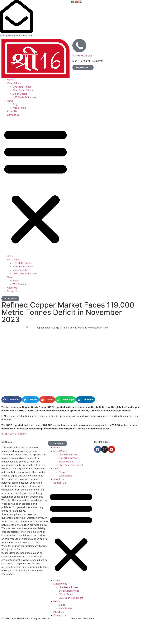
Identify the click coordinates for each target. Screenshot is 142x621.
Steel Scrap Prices (22, 90)
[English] (80, 1)
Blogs (15, 104)
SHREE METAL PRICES (13, 434)
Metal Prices (14, 83)
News (10, 100)
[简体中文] (76, 1)
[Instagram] (104, 449)
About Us (12, 111)
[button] (35, 185)
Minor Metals (19, 93)
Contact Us (13, 114)
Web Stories (19, 107)
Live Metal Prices (21, 86)
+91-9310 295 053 (82, 55)
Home (10, 79)
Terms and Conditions (82, 618)
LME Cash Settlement (24, 97)
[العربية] (73, 1)
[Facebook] (97, 449)
